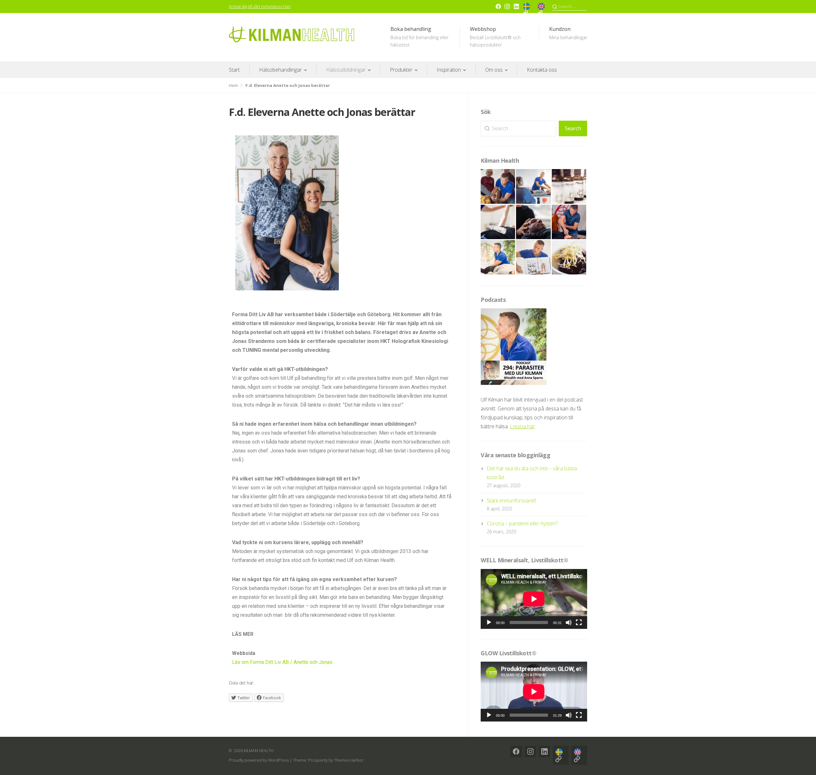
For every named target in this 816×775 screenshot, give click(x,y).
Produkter (401, 69)
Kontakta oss (542, 69)
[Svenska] (528, 9)
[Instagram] (507, 6)
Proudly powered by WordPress (259, 760)
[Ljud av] (568, 622)
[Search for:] (569, 7)
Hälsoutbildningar (346, 69)
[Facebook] (498, 6)
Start (234, 69)
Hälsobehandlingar (280, 69)
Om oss (494, 69)
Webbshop (495, 37)
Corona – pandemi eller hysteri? (522, 523)
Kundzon (568, 33)
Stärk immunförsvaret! (511, 500)
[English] (542, 9)
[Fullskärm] (579, 622)
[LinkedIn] (516, 6)
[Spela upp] (489, 622)
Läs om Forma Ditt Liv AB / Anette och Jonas (282, 662)
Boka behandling (419, 37)
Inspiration (449, 69)
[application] (534, 599)
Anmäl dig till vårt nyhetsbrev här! (260, 6)
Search (573, 128)
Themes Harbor (348, 760)
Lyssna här (522, 426)
